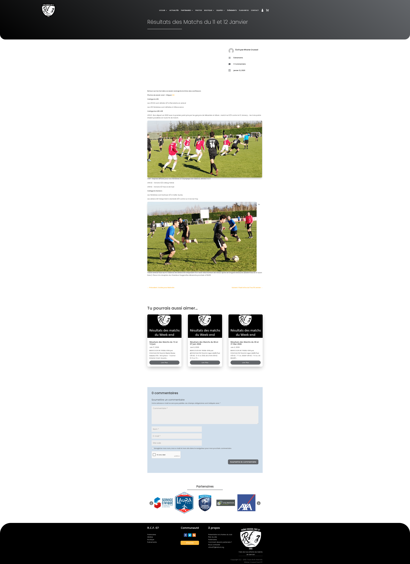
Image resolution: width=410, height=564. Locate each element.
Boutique (208, 10)
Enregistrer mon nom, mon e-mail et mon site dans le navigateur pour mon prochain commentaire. (193, 448)
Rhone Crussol (251, 49)
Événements (232, 10)
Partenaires (186, 10)
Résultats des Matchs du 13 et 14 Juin (163, 343)
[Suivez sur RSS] (194, 535)
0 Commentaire (240, 64)
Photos (198, 10)
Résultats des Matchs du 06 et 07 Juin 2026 (204, 343)
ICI (173, 95)
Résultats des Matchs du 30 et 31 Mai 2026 (245, 343)
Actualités (174, 10)
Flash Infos (244, 10)
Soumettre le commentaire (243, 462)
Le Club (162, 10)
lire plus (164, 362)
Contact (255, 10)
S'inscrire (189, 543)
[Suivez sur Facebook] (185, 535)
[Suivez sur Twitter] (190, 535)
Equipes (220, 10)
